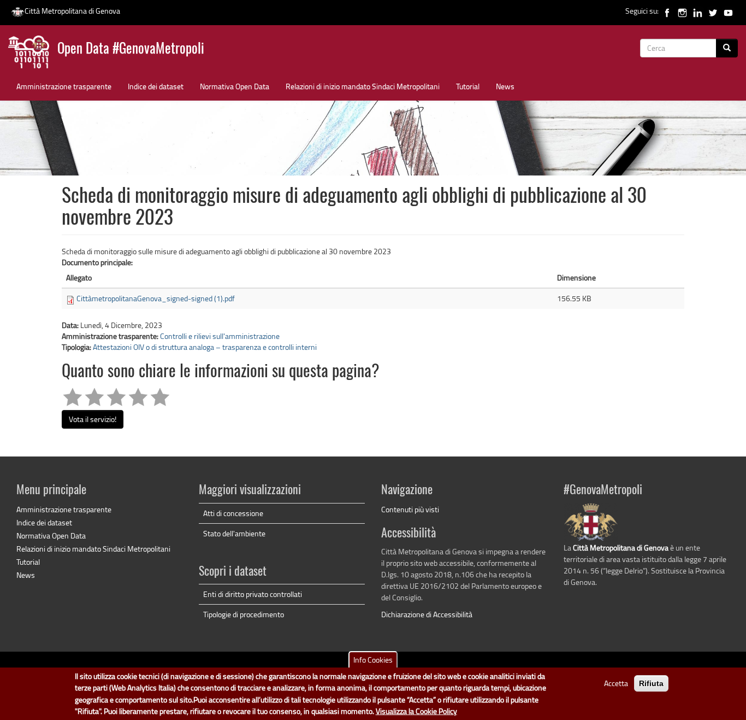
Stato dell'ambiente (234, 533)
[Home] (32, 54)
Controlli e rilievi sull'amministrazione (220, 336)
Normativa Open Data (234, 86)
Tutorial (467, 86)
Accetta (616, 683)
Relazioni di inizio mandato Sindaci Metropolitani (363, 86)
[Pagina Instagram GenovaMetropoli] (682, 10)
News (505, 86)
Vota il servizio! (92, 419)
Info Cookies (373, 659)
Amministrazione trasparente (63, 86)
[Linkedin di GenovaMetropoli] (697, 10)
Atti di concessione (233, 513)
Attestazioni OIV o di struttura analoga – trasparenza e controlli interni (205, 347)
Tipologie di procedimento (243, 614)
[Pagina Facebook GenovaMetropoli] (667, 10)
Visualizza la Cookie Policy (416, 711)
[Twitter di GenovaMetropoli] (713, 10)
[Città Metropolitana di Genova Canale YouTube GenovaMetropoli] (728, 10)
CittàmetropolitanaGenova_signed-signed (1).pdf (155, 298)
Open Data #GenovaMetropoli (130, 49)
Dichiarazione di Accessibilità (426, 614)
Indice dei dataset (155, 86)
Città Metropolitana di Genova (72, 10)
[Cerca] (727, 48)
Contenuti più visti (410, 509)
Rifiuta (651, 683)
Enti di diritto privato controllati (252, 594)
